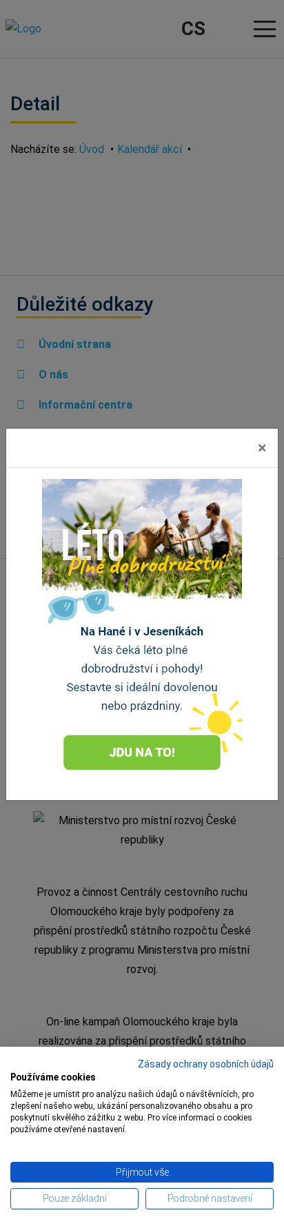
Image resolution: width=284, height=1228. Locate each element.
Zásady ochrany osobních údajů (206, 1064)
